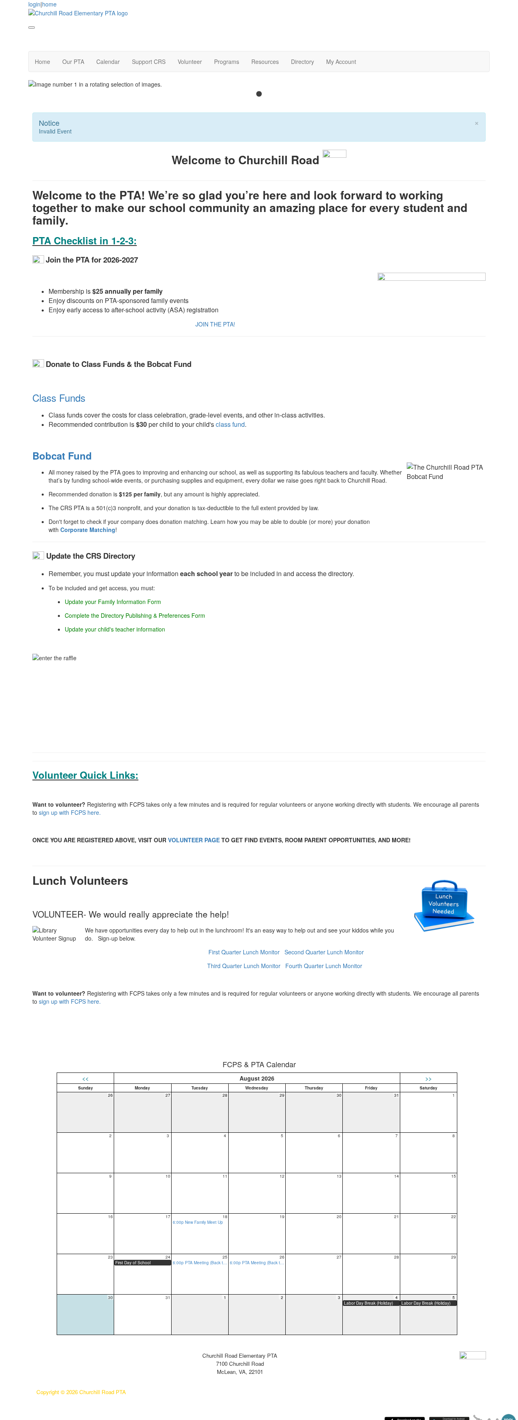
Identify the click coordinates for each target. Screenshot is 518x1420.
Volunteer (190, 61)
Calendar (108, 61)
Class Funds (58, 397)
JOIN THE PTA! (215, 324)
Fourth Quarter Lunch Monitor (323, 966)
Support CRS (149, 61)
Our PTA (73, 61)
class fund (230, 424)
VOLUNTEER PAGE (194, 840)
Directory (302, 61)
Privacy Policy (53, 1355)
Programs (226, 61)
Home (42, 61)
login (34, 4)
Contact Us (50, 1367)
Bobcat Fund (62, 455)
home (49, 4)
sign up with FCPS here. (70, 812)
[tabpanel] (259, 84)
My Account (341, 61)
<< (85, 1078)
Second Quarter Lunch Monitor (324, 952)
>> (428, 1078)
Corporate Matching (87, 530)
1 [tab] (259, 94)
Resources (265, 61)
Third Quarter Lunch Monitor (243, 966)
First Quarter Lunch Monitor (244, 952)
